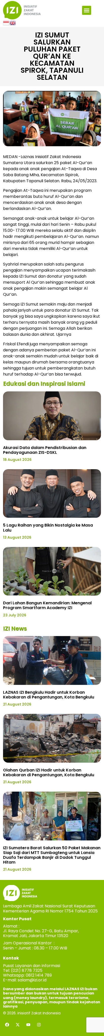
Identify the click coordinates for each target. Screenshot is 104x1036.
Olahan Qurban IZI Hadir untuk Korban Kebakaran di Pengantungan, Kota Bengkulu (48, 772)
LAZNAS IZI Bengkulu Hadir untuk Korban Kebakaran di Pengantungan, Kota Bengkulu (48, 694)
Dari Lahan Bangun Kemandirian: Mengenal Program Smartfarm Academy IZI (47, 605)
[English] (13, 22)
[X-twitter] (18, 1025)
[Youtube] (28, 1025)
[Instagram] (39, 1025)
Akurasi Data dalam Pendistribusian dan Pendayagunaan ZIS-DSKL (44, 450)
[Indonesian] (6, 22)
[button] (86, 10)
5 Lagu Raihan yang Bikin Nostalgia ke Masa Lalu (48, 527)
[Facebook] (7, 1025)
